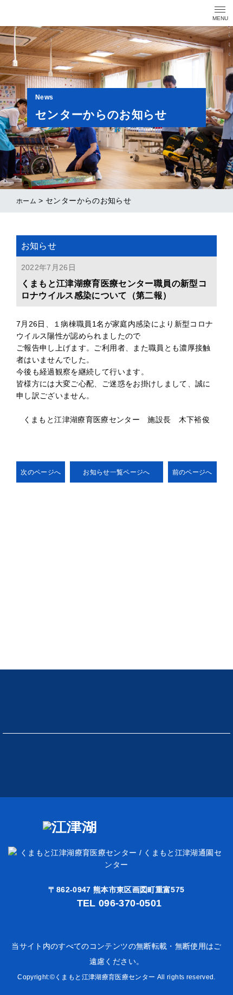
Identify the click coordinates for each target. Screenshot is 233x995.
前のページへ (192, 472)
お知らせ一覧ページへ (116, 472)
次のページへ (41, 472)
